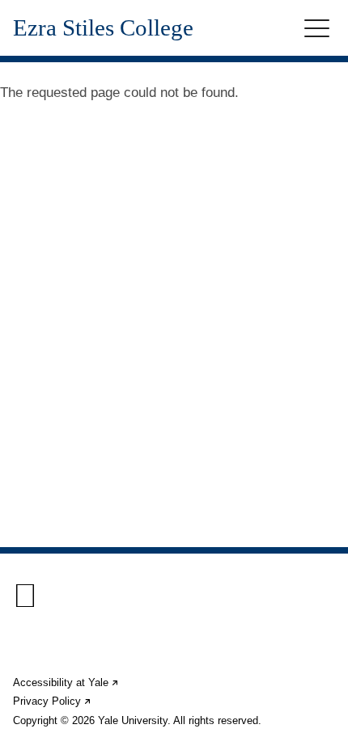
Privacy (52, 701)
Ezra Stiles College (103, 28)
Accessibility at (66, 682)
